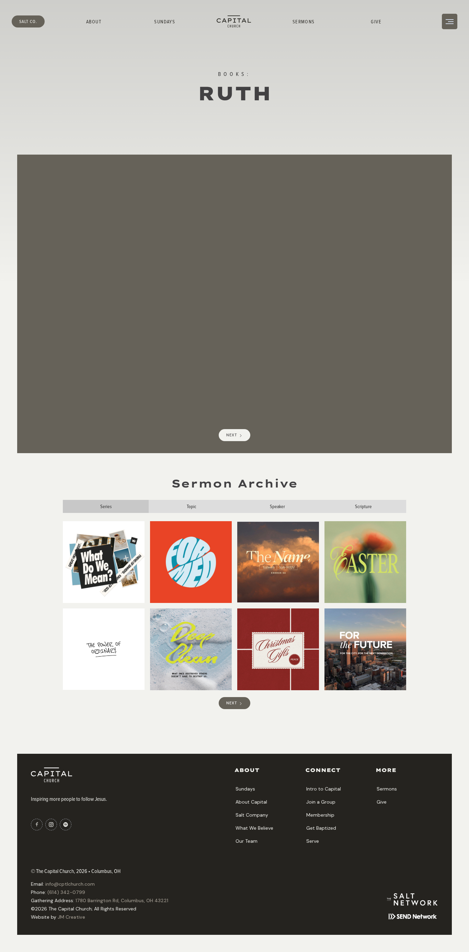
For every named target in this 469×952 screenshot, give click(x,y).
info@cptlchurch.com (70, 884)
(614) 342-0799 (66, 892)
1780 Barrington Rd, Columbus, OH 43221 (122, 900)
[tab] (106, 506)
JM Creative (71, 917)
